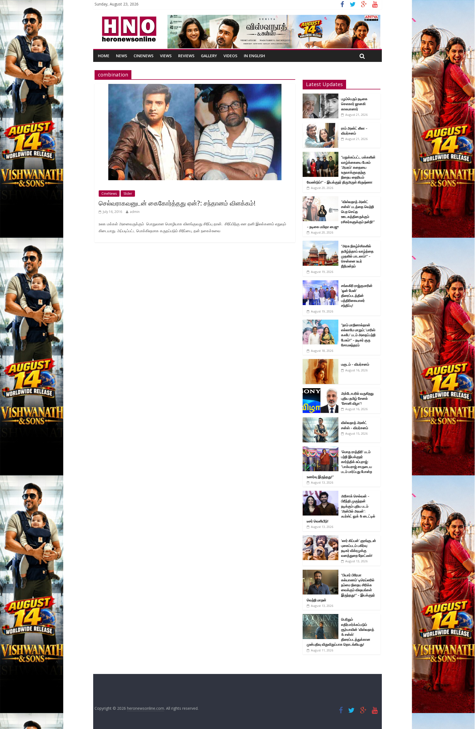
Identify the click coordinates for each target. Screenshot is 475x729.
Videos (230, 55)
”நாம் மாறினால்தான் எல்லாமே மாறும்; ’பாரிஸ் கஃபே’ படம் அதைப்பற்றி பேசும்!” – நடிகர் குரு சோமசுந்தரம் (358, 334)
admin (135, 211)
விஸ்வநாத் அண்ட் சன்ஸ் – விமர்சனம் (354, 425)
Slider (127, 193)
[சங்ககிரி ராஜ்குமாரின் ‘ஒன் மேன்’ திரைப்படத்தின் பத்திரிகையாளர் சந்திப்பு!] (320, 283)
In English (254, 55)
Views (166, 55)
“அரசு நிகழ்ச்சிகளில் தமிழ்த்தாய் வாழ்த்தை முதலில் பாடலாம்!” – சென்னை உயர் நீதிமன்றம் (357, 255)
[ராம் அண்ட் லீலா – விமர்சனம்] (320, 125)
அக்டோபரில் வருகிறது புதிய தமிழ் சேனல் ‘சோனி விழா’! (357, 398)
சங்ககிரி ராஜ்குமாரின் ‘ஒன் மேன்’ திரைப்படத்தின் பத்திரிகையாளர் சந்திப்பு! (356, 295)
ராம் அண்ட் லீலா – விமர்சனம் (354, 131)
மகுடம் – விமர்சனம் (355, 364)
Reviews (186, 55)
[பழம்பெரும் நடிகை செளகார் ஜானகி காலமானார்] (320, 96)
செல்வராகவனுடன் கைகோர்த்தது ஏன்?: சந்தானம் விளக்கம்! (177, 203)
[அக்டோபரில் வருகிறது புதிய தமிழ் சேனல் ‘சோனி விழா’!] (320, 391)
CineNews (143, 55)
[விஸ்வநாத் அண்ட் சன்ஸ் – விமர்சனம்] (320, 420)
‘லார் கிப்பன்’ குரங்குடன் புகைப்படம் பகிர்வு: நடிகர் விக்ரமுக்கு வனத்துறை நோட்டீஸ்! (358, 548)
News (121, 55)
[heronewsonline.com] (128, 18)
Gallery (209, 55)
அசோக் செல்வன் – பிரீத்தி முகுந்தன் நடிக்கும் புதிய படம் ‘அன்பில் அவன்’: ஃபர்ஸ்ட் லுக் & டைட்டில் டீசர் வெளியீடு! (341, 509)
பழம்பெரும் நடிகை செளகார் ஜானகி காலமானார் (354, 103)
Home (103, 55)
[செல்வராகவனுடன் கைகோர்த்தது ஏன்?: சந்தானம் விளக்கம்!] (194, 87)
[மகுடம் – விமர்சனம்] (320, 361)
